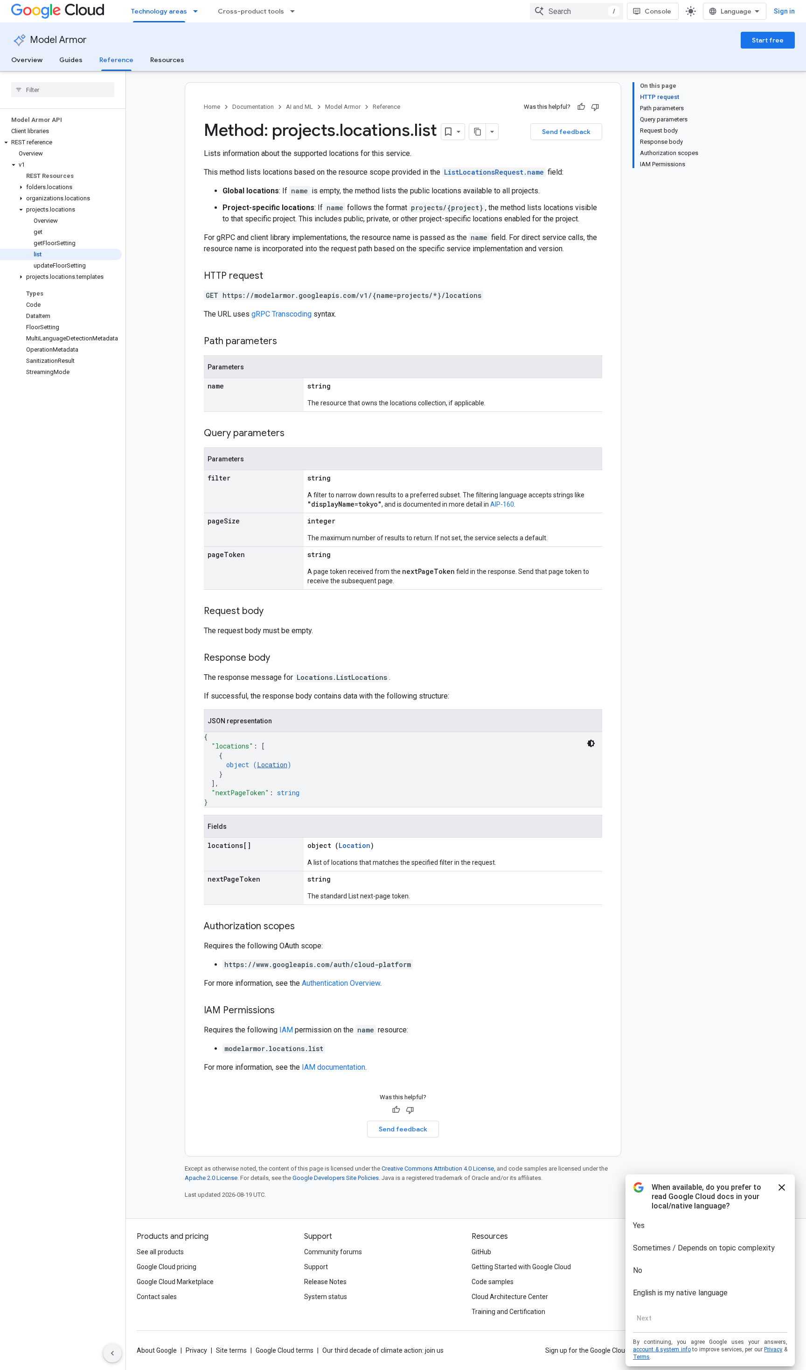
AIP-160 (502, 504)
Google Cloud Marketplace (175, 1281)
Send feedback (566, 131)
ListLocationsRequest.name (494, 172)
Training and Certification (508, 1311)
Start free (768, 40)
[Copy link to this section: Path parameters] (286, 341)
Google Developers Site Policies (335, 1177)
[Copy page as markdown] (477, 132)
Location (272, 764)
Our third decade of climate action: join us (383, 1350)
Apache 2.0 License (211, 1177)
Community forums (333, 1252)
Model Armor (58, 40)
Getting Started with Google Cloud (521, 1267)
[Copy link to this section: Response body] (279, 658)
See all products (160, 1252)
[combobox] (576, 11)
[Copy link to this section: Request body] (273, 611)
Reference (116, 60)
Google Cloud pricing (166, 1267)
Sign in (784, 11)
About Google (157, 1350)
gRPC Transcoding (281, 314)
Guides (71, 60)
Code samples (493, 1281)
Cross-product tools (251, 11)
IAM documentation (333, 1067)
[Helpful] (581, 107)
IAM (286, 1029)
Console (658, 11)
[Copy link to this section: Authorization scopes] (304, 926)
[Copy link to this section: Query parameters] (294, 433)
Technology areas (159, 11)
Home (212, 106)
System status (325, 1296)
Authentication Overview (341, 983)
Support (316, 1267)
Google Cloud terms (284, 1350)
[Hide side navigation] (112, 1353)
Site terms (231, 1350)
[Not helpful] (595, 107)
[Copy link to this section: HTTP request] (272, 276)
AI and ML (299, 106)
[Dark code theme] (591, 743)
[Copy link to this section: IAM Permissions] (284, 1011)
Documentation (253, 106)
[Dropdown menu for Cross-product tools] (295, 11)
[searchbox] (62, 89)
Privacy (196, 1350)
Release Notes (325, 1281)
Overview (26, 60)
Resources (167, 60)
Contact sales (157, 1296)
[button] (61, 142)
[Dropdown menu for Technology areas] (198, 11)
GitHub (481, 1252)
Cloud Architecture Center (510, 1296)
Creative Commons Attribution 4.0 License (438, 1168)
